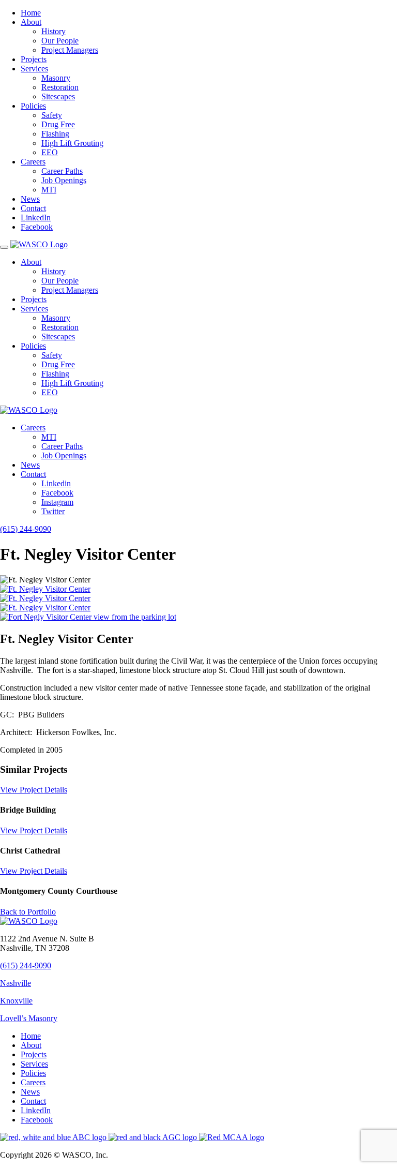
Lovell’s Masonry (28, 1018)
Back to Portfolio (28, 911)
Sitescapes (58, 96)
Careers (33, 161)
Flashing (55, 133)
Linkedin (56, 483)
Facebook (37, 226)
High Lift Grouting (72, 143)
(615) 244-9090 (25, 529)
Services (34, 68)
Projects (34, 59)
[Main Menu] (4, 247)
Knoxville (16, 1000)
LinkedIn (36, 217)
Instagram (57, 502)
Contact (33, 208)
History (53, 31)
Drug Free (58, 124)
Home (31, 12)
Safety (51, 115)
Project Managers (69, 50)
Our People (60, 40)
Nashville (15, 983)
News (30, 198)
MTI (48, 189)
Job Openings (63, 180)
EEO (49, 152)
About (31, 22)
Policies (33, 105)
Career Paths (62, 171)
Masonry (55, 77)
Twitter (53, 511)
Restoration (60, 87)
